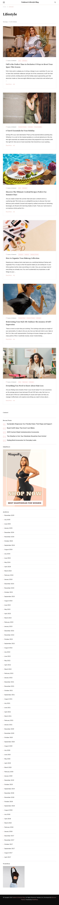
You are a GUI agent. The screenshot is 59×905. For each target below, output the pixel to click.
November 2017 (9, 840)
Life (20, 60)
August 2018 (8, 810)
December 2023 (9, 584)
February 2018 (8, 827)
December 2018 (9, 793)
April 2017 (7, 857)
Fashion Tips (22, 318)
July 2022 (7, 652)
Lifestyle (25, 60)
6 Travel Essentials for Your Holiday (20, 130)
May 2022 (7, 660)
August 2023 (8, 601)
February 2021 (8, 720)
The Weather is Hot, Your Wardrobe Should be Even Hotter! (26, 436)
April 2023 (7, 613)
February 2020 (8, 772)
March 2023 (8, 618)
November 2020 (9, 733)
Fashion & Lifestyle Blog (30, 2)
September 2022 (9, 643)
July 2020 (7, 750)
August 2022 (8, 648)
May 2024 (7, 562)
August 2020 (8, 746)
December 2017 (9, 836)
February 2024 (8, 575)
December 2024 (9, 532)
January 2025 (8, 528)
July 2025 (7, 519)
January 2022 (8, 678)
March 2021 (8, 716)
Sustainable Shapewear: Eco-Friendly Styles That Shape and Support (29, 424)
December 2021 (9, 682)
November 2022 (9, 635)
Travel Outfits (37, 127)
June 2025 (7, 524)
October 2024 (8, 541)
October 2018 (8, 801)
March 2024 (8, 571)
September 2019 (9, 789)
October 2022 (8, 639)
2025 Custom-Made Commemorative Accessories (23, 432)
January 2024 (8, 579)
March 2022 (8, 669)
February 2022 (8, 673)
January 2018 (8, 831)
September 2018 (9, 806)
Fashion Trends (22, 127)
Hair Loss (25, 382)
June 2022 (7, 656)
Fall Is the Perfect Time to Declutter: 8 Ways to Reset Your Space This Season (29, 66)
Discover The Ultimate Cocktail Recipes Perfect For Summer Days (26, 193)
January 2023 (8, 626)
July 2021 (7, 703)
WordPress (35, 899)
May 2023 (7, 609)
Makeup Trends (34, 254)
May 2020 (7, 759)
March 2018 (8, 823)
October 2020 (8, 737)
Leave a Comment (11, 61)
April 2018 (7, 819)
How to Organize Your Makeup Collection (22, 258)
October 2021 (8, 690)
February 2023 (8, 622)
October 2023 (8, 592)
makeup (27, 254)
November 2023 (9, 588)
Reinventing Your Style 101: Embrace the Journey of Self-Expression (29, 323)
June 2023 (7, 605)
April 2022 (7, 665)
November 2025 (9, 515)
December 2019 (9, 780)
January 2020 (8, 776)
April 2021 (7, 712)
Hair (20, 382)
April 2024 (7, 566)
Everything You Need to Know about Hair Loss (24, 385)
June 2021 (7, 707)
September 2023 (9, 596)
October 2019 (8, 784)
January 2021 (8, 725)
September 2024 (9, 545)
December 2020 (9, 729)
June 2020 (7, 754)
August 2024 (8, 549)
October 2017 (8, 844)
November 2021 (9, 686)
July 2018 (7, 814)
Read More (9, 84)
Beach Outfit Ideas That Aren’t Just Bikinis (21, 428)
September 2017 (9, 848)
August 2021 (8, 699)
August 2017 (8, 853)
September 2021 (9, 695)
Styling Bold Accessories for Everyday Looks (21, 440)
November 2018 (9, 797)
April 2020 (7, 763)
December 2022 (9, 631)
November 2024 (9, 537)
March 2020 (8, 767)
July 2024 (7, 554)
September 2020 (9, 742)
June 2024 (7, 558)
